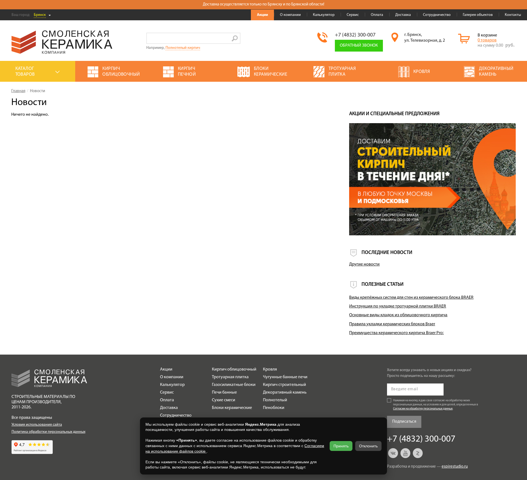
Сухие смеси (223, 400)
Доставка (403, 15)
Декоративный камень (285, 392)
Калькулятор (324, 15)
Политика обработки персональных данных (48, 432)
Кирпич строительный (284, 385)
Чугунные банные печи (285, 377)
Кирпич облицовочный (234, 369)
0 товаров (487, 40)
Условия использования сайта (37, 425)
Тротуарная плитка (230, 377)
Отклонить (368, 446)
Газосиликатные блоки (234, 385)
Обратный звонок (359, 45)
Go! (234, 38)
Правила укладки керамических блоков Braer (392, 324)
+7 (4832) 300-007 (355, 35)
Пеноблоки (273, 408)
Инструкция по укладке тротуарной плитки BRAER (397, 306)
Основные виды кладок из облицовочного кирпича (398, 315)
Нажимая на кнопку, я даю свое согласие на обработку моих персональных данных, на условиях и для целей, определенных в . (435, 404)
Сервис (353, 15)
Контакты (513, 15)
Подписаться (404, 422)
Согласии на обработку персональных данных (423, 408)
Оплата (377, 15)
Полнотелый (275, 400)
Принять (341, 446)
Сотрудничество (437, 15)
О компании (290, 15)
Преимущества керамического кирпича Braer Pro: (396, 333)
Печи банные (224, 392)
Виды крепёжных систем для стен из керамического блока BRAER (411, 297)
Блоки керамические (232, 408)
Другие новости (364, 264)
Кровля (270, 369)
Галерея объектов (478, 15)
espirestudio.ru (455, 467)
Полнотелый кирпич (183, 48)
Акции (262, 15)
